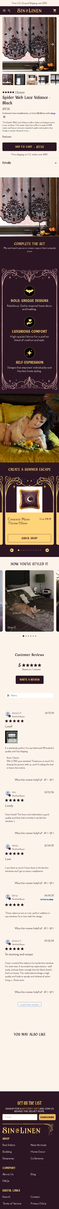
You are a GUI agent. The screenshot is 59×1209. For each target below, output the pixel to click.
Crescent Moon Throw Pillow (19, 521)
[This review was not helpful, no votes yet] (51, 779)
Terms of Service (11, 1203)
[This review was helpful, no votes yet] (45, 833)
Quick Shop (29, 539)
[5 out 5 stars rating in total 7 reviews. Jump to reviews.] (5, 1072)
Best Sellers (8, 1145)
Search (6, 1196)
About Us (7, 1174)
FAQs (5, 1181)
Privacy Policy (38, 1203)
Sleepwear (8, 1158)
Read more (19, 980)
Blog (33, 1174)
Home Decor (38, 1151)
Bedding (7, 1151)
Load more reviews (29, 1004)
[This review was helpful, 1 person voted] (45, 779)
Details (6, 163)
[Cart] (54, 10)
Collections (37, 1158)
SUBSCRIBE (47, 1117)
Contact (35, 1196)
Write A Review (30, 679)
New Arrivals (38, 1145)
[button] (52, 44)
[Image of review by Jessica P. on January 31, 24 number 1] (11, 737)
